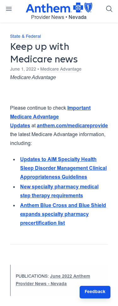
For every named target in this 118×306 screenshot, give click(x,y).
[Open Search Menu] (109, 9)
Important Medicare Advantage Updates (50, 117)
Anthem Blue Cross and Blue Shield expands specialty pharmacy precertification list (63, 214)
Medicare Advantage (60, 69)
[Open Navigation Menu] (9, 9)
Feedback (95, 292)
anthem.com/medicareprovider (73, 126)
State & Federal (25, 37)
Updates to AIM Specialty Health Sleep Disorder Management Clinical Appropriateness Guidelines (63, 168)
